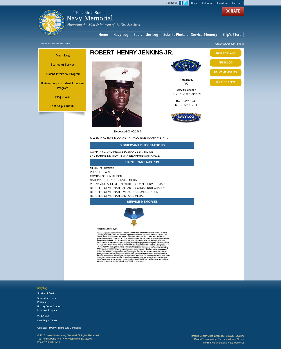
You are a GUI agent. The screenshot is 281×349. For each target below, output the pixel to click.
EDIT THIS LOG (225, 52)
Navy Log (120, 35)
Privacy (52, 327)
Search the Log (145, 35)
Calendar (207, 3)
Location (222, 3)
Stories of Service (63, 65)
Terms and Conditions (69, 327)
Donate (232, 11)
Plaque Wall (62, 97)
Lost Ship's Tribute (62, 106)
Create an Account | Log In (229, 43)
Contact (236, 3)
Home (194, 3)
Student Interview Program (63, 74)
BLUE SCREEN (225, 82)
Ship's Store (231, 35)
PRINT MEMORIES (225, 72)
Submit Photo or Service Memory (190, 35)
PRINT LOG (225, 62)
